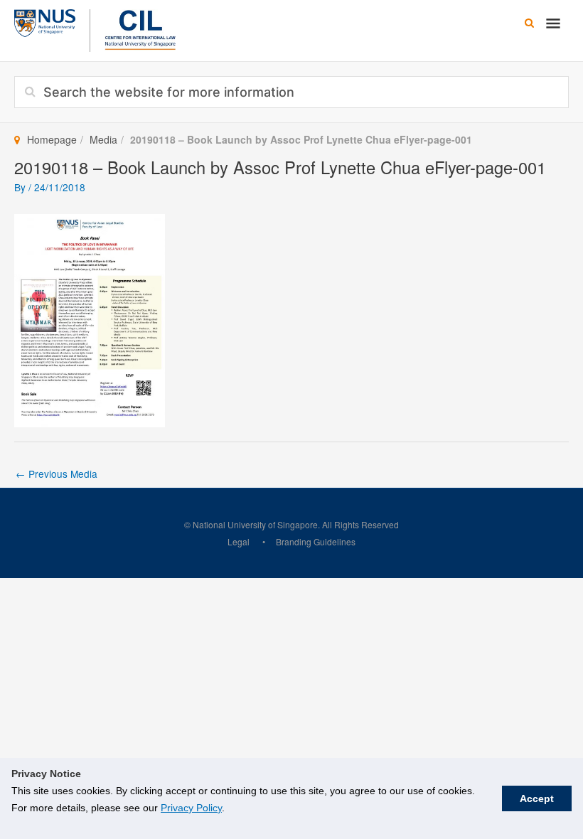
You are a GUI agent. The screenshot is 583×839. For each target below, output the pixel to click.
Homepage (52, 139)
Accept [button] (537, 798)
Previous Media (56, 473)
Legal (239, 541)
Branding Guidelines (315, 541)
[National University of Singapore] (44, 21)
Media (103, 139)
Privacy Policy (191, 807)
